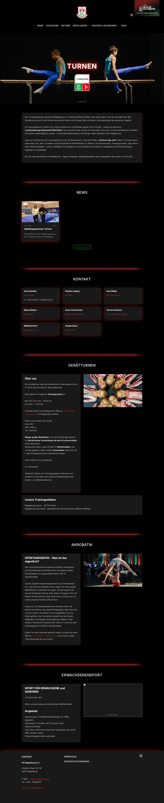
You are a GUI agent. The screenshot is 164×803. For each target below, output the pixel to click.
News (40, 25)
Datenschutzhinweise (76, 761)
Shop (124, 25)
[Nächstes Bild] (159, 68)
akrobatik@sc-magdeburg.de (44, 636)
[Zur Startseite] (82, 12)
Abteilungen (80, 25)
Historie (65, 25)
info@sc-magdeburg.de (39, 779)
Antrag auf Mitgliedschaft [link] (33, 787)
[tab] (78, 101)
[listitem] (40, 221)
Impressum (70, 756)
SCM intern (52, 25)
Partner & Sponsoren (104, 25)
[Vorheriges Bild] (5, 68)
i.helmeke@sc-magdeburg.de (39, 300)
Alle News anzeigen (82, 247)
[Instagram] (132, 15)
